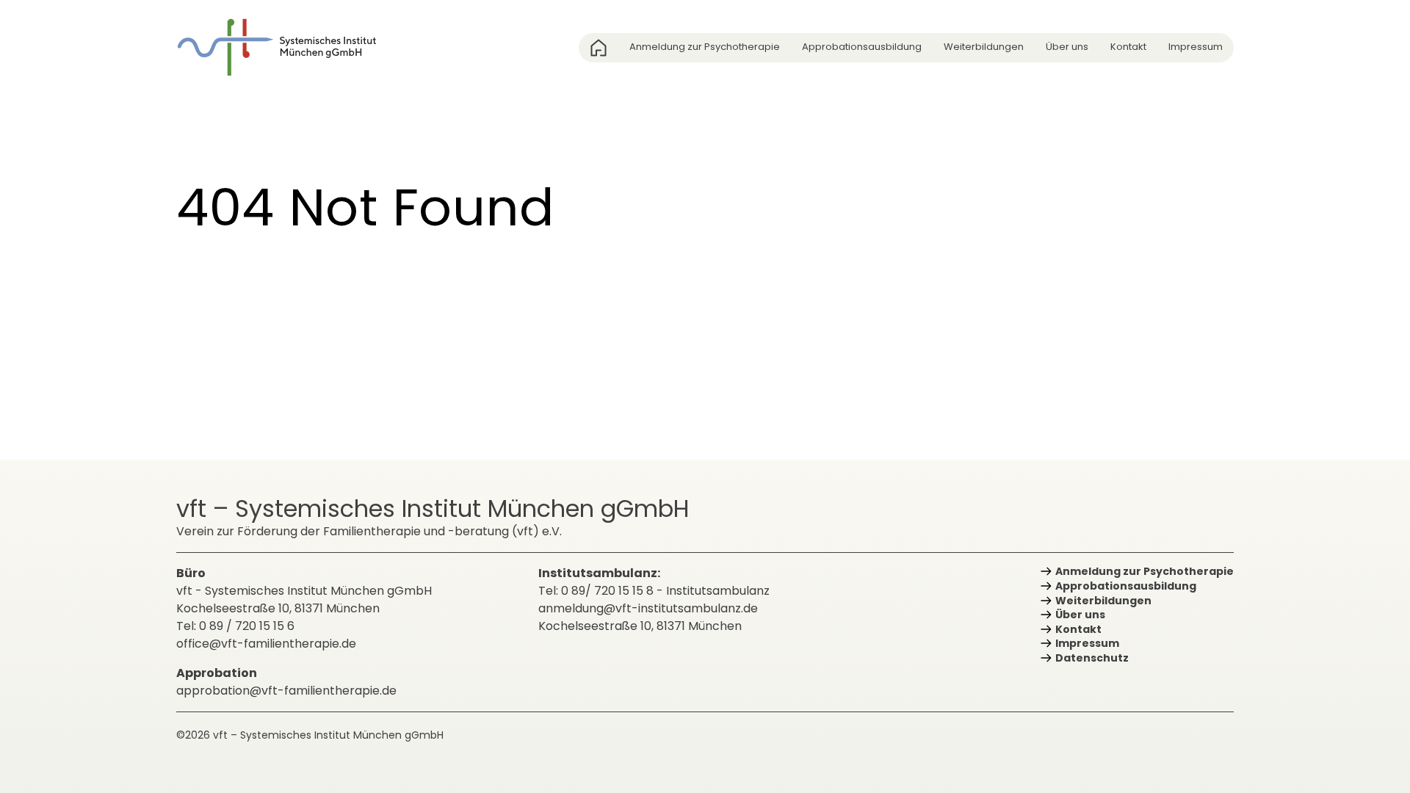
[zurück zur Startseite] (286, 47)
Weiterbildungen (984, 47)
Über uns (1067, 47)
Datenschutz (1092, 658)
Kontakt (1128, 47)
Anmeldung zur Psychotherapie (704, 47)
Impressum (1195, 47)
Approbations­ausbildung (862, 47)
